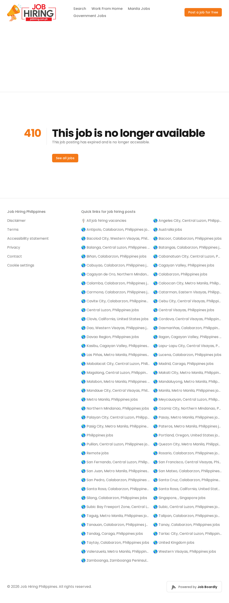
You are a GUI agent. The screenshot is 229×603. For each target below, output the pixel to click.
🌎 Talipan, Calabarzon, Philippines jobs (187, 515)
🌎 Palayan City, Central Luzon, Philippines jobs (115, 417)
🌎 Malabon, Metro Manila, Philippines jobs (115, 381)
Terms (13, 229)
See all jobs (65, 158)
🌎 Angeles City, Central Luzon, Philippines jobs (187, 220)
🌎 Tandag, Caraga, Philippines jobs (112, 533)
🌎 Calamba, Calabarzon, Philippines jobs (115, 283)
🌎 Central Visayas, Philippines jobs (183, 310)
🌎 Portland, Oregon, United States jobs (187, 435)
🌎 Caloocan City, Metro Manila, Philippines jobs (187, 283)
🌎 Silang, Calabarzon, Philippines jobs (114, 497)
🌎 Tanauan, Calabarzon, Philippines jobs (115, 524)
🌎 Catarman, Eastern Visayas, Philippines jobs (187, 292)
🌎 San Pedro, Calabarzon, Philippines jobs (115, 479)
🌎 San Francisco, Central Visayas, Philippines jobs (187, 462)
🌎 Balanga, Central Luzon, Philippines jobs (115, 247)
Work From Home (107, 8)
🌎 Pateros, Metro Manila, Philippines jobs (187, 426)
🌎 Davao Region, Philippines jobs (110, 336)
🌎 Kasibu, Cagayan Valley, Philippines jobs (115, 345)
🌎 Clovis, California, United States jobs (114, 319)
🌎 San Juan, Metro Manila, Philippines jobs (115, 471)
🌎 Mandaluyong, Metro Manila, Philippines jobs (187, 381)
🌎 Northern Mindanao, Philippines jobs (115, 408)
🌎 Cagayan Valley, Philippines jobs (183, 265)
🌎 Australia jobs (167, 229)
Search (79, 8)
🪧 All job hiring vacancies (103, 220)
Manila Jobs (139, 8)
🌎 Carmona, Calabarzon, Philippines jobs (115, 292)
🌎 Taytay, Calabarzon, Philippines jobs (115, 542)
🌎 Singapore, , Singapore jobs (179, 497)
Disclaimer (16, 220)
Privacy (13, 247)
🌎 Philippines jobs (97, 435)
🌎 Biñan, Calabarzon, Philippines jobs (113, 256)
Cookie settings (20, 265)
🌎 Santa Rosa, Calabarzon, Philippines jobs (115, 488)
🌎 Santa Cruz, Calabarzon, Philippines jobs (187, 479)
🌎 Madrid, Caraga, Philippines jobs (183, 363)
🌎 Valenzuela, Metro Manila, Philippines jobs (115, 551)
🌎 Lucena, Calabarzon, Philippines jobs (187, 354)
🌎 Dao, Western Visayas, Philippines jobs (115, 327)
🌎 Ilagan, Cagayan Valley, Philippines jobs (187, 336)
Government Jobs (89, 15)
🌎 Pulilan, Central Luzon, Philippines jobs (115, 444)
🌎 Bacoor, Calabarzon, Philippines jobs (187, 238)
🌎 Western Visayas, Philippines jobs (184, 551)
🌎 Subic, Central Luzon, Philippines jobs (187, 506)
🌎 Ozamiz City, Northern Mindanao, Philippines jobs (187, 408)
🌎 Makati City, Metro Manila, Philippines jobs (187, 372)
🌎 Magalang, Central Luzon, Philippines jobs (115, 372)
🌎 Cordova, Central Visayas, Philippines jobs (187, 319)
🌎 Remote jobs (95, 453)
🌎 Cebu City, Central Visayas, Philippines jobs (187, 301)
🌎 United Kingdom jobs (173, 542)
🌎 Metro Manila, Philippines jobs (109, 399)
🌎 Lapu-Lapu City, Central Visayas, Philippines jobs (187, 345)
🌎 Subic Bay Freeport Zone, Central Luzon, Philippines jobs (115, 506)
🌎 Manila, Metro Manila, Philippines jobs (187, 390)
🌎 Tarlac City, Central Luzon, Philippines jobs (187, 533)
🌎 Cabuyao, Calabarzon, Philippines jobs (115, 265)
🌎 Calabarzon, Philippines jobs (180, 274)
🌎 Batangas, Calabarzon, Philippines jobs (187, 247)
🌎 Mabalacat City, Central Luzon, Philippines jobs (115, 363)
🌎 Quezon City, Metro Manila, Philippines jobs (187, 444)
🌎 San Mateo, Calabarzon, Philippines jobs (187, 471)
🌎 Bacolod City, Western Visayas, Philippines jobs (115, 238)
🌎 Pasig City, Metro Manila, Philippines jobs (115, 426)
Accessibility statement (28, 238)
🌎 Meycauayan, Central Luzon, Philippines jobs (187, 399)
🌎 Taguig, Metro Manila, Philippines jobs (115, 515)
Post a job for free (203, 12)
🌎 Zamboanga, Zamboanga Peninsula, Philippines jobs (115, 560)
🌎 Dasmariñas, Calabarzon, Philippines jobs (187, 327)
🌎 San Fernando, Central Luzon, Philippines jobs (115, 462)
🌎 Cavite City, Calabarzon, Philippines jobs (115, 301)
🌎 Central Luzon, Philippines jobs (110, 310)
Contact (14, 256)
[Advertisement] (114, 58)
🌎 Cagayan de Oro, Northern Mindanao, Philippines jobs (115, 274)
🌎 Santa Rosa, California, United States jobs (187, 488)
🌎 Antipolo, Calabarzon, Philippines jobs (115, 229)
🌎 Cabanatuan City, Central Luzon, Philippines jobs (187, 256)
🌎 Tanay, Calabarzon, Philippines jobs (186, 524)
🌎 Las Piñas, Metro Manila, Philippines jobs (115, 354)
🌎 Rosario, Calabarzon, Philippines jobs (187, 453)
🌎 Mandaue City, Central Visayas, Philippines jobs (115, 390)
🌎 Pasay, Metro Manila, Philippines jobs (187, 417)
